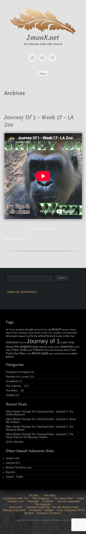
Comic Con (46, 332)
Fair (28, 336)
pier (30, 350)
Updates (10, 395)
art (49, 329)
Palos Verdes (20, 349)
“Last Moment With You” (15, 498)
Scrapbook (12, 381)
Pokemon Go (41, 349)
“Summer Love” (15, 501)
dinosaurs (12, 336)
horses (22, 342)
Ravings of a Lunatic (17, 376)
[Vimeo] (53, 54)
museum (66, 346)
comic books (34, 332)
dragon (21, 336)
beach (56, 329)
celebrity (22, 332)
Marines (43, 347)
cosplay (57, 332)
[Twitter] (33, 54)
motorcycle (53, 347)
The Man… (35, 495)
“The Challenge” (41, 498)
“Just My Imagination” (69, 501)
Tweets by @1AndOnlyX (22, 291)
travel (56, 353)
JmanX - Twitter (14, 476)
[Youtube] (43, 54)
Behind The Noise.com (19, 467)
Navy (8, 350)
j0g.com (10, 472)
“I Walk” (80, 498)
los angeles (23, 346)
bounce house (69, 329)
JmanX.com (12, 458)
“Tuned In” (48, 501)
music (76, 347)
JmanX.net (43, 37)
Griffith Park (69, 336)
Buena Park (12, 332)
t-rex (28, 353)
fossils (59, 336)
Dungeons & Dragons (18, 372)
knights (64, 342)
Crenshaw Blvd (69, 332)
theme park (40, 353)
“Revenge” (33, 501)
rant (51, 350)
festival (50, 336)
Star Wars (20, 353)
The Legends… (14, 385)
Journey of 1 (43, 341)
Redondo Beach (62, 350)
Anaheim (20, 329)
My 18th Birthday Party (65, 507)
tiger (51, 353)
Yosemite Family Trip (38, 507)
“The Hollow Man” (63, 498)
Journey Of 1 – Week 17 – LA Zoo (38, 121)
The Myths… (13, 390)
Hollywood (12, 342)
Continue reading (43, 228)
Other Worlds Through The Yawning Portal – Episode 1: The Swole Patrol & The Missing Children (39, 436)
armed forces (41, 329)
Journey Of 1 (13, 462)
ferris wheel (38, 336)
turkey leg (65, 353)
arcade (29, 329)
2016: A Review (14, 441)
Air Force (10, 329)
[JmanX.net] (43, 19)
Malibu (35, 347)
